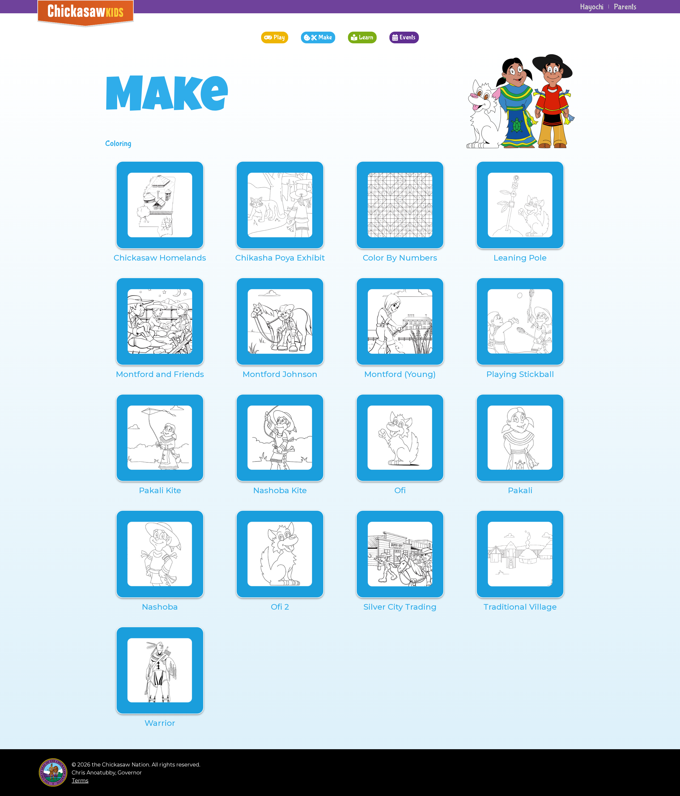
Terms (80, 780)
